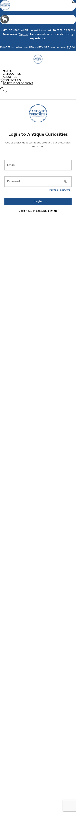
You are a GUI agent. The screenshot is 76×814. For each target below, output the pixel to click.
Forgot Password (40, 30)
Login (38, 201)
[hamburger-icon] (72, 70)
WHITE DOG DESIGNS (18, 83)
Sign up (23, 34)
